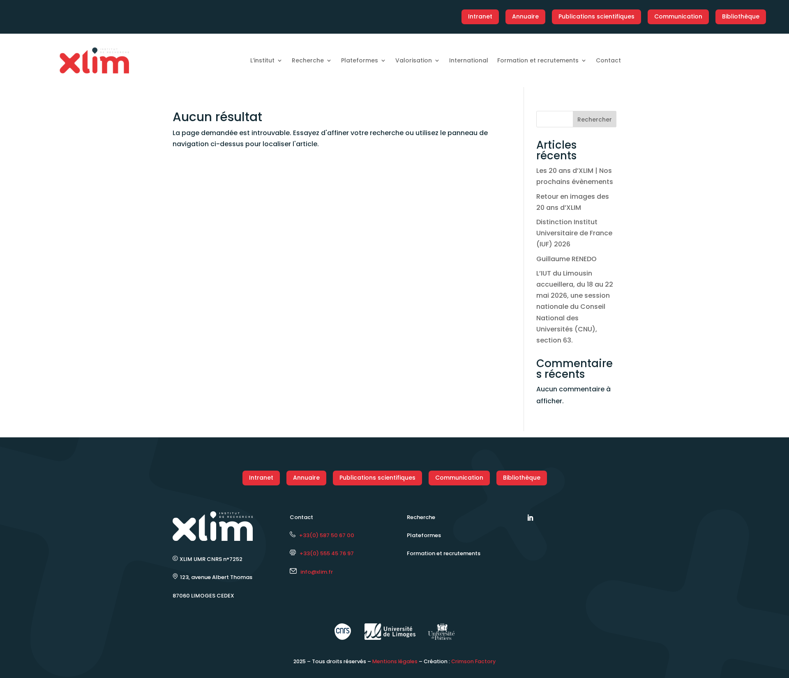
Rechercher (594, 119)
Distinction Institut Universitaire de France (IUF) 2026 (574, 233)
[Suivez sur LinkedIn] (530, 517)
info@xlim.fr (316, 572)
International (468, 60)
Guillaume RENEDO (566, 259)
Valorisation (413, 60)
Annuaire (525, 16)
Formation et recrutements (538, 60)
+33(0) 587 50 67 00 (324, 535)
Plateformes (359, 60)
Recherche (308, 60)
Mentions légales (395, 661)
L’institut (262, 60)
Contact (608, 60)
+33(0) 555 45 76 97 (325, 553)
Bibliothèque (740, 16)
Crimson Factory (473, 661)
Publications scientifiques (596, 16)
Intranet (480, 16)
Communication (678, 16)
